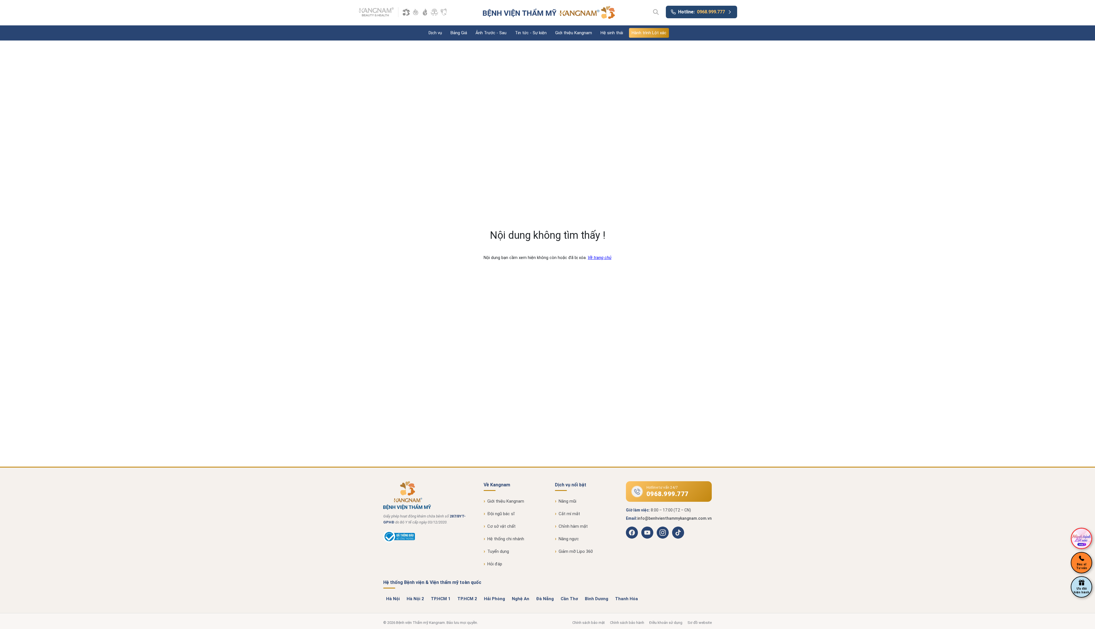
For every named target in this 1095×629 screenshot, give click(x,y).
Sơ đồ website (700, 622)
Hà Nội (393, 598)
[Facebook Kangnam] (632, 533)
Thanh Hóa (626, 598)
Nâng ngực (569, 538)
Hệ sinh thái (612, 32)
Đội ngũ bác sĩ (501, 513)
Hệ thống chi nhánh (505, 538)
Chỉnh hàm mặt (573, 526)
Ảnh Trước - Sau (491, 32)
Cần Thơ (569, 598)
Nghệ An (520, 598)
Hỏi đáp (494, 564)
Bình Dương (596, 598)
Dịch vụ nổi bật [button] (570, 485)
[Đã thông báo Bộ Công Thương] (399, 541)
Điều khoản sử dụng (665, 622)
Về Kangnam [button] (497, 485)
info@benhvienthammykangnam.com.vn (674, 518)
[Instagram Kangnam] (663, 533)
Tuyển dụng (498, 551)
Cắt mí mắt (569, 513)
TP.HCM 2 (467, 598)
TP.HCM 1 (441, 598)
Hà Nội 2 (415, 598)
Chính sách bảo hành (627, 622)
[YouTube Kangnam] (647, 533)
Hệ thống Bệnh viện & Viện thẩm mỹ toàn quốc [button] (432, 582)
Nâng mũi (567, 501)
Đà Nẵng (545, 598)
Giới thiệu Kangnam (573, 32)
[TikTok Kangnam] (678, 533)
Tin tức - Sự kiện (531, 32)
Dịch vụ (435, 32)
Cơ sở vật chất (501, 526)
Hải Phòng (494, 598)
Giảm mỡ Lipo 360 (576, 551)
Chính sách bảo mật (588, 622)
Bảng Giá (459, 32)
